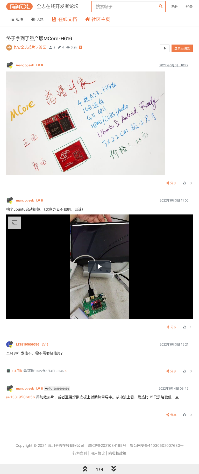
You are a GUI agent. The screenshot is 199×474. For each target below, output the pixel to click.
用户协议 (97, 453)
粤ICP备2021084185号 (107, 445)
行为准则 (80, 453)
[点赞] (184, 183)
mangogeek (29, 65)
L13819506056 (32, 344)
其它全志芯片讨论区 (29, 47)
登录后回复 (182, 48)
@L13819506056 (58, 388)
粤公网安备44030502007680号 (157, 445)
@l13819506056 (20, 397)
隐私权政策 (117, 453)
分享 (173, 183)
